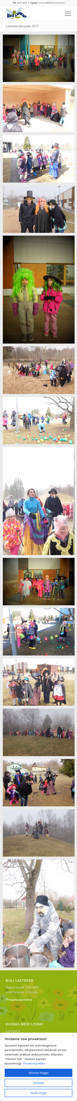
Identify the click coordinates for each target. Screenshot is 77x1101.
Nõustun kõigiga (38, 1072)
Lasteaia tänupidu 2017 (22, 26)
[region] (38, 1067)
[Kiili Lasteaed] (32, 13)
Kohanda (38, 1083)
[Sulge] (73, 1036)
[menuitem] (66, 13)
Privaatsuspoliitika (34, 1063)
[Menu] (66, 13)
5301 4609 (22, 2)
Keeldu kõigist (38, 1093)
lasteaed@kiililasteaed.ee (51, 2)
